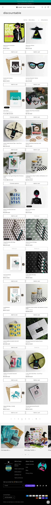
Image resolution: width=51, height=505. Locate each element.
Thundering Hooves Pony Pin (32, 406)
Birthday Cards (29, 450)
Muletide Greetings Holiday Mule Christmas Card (13, 176)
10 (36, 419)
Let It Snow (6, 110)
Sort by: (25, 20)
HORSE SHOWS (30, 464)
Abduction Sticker (30, 45)
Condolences (6, 307)
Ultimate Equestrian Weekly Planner (34, 341)
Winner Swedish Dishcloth (9, 209)
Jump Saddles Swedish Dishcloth (11, 341)
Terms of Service (19, 477)
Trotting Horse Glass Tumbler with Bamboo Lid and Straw (36, 176)
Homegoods (5, 450)
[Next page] (39, 419)
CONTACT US (18, 474)
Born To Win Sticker (30, 209)
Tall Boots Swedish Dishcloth (10, 373)
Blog (27, 470)
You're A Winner (7, 274)
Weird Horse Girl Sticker (9, 45)
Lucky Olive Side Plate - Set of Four (34, 373)
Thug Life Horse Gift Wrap (9, 242)
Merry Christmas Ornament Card (33, 143)
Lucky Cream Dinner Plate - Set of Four (12, 143)
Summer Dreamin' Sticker (32, 78)
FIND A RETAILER (19, 468)
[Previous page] (11, 419)
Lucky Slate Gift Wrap (31, 274)
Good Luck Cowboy (8, 78)
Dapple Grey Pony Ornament (32, 110)
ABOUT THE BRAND (18, 465)
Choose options (14, 117)
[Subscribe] (22, 485)
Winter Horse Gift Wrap (31, 242)
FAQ (27, 467)
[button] (2, 7)
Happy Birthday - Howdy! (9, 406)
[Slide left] (22, 454)
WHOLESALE (18, 471)
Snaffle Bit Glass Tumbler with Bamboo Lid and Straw (36, 308)
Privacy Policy (29, 473)
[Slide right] (28, 454)
